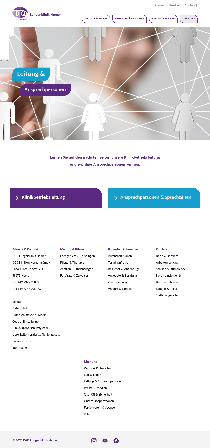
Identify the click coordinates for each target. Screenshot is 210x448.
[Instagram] (94, 440)
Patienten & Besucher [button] (129, 18)
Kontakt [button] (175, 5)
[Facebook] (116, 440)
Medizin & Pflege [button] (96, 18)
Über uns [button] (189, 18)
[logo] (37, 13)
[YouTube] (105, 440)
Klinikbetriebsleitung (43, 197)
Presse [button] (159, 5)
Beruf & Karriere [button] (163, 18)
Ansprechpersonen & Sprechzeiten (155, 197)
